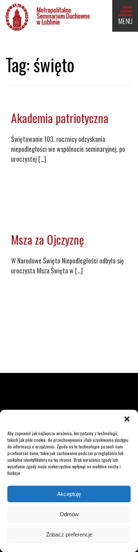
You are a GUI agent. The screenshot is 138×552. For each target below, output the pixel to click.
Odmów (69, 514)
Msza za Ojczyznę (47, 239)
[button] (127, 419)
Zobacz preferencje (69, 534)
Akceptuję (69, 494)
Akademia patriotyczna (60, 117)
